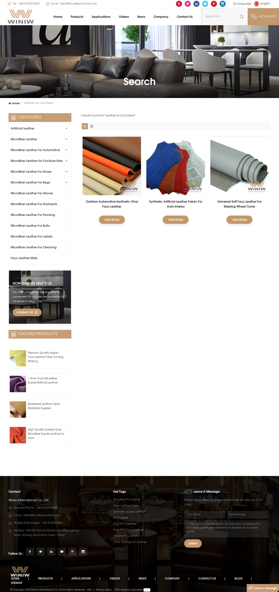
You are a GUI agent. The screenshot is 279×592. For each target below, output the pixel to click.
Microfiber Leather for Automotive (35, 150)
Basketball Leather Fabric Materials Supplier (44, 406)
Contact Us (185, 17)
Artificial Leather (22, 128)
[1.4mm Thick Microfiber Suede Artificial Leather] (18, 384)
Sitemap (16, 583)
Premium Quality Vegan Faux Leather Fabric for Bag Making (45, 357)
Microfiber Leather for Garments (34, 204)
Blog (239, 578)
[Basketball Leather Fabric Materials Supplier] (18, 409)
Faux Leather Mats (24, 258)
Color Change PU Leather (130, 542)
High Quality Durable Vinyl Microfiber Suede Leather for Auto (46, 434)
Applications (101, 17)
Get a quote (267, 16)
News (141, 17)
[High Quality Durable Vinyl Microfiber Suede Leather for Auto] (18, 435)
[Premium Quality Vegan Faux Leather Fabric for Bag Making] (18, 358)
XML (89, 590)
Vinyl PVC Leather (124, 524)
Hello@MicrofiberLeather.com (78, 4)
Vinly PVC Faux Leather (128, 530)
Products (77, 17)
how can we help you (32, 283)
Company (161, 17)
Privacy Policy (104, 590)
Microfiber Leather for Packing (33, 215)
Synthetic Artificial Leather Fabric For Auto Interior (175, 204)
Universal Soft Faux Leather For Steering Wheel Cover (240, 204)
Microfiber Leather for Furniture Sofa (37, 161)
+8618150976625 (29, 4)
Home (58, 17)
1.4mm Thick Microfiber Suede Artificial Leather (43, 380)
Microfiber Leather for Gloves (32, 193)
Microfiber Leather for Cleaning (34, 247)
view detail (112, 219)
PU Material (120, 518)
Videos (124, 17)
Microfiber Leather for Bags (30, 182)
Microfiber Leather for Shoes (31, 171)
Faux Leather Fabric (126, 506)
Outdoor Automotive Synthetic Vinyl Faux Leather (112, 204)
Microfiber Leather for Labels (31, 236)
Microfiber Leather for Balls (30, 225)
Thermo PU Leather (125, 536)
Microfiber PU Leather (126, 500)
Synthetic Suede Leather (129, 512)
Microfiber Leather (24, 139)
